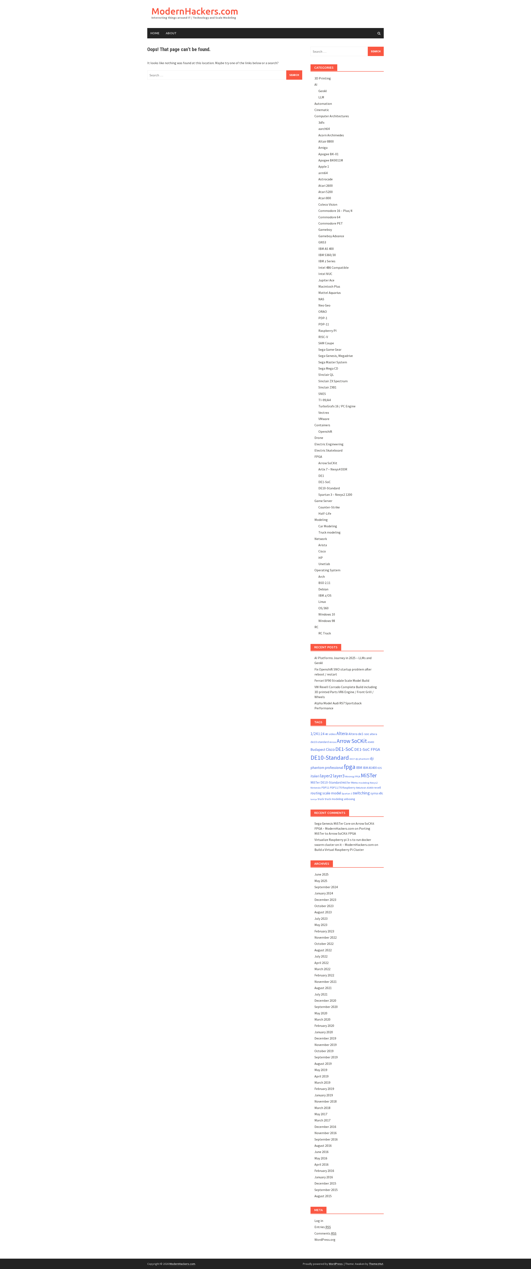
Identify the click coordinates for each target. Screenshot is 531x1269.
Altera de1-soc (358, 734)
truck (321, 799)
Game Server (323, 501)
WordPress (336, 1264)
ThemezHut (376, 1264)
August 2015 (323, 1196)
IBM (359, 767)
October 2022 (324, 944)
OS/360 (323, 608)
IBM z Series (326, 261)
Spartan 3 (347, 793)
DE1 (321, 476)
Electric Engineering (328, 444)
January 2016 (323, 1177)
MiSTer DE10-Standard (326, 782)
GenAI (322, 91)
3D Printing (322, 78)
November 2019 (325, 1045)
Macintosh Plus (329, 286)
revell (377, 787)
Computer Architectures (331, 116)
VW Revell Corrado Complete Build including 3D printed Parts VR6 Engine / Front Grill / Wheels (345, 692)
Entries (322, 1227)
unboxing (349, 799)
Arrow (332, 742)
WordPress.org (324, 1239)
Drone (318, 438)
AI (315, 84)
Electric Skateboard (328, 450)
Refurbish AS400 (364, 787)
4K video (330, 734)
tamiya (314, 799)
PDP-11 (323, 324)
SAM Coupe (326, 343)
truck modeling (334, 799)
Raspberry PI (327, 331)
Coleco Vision (327, 204)
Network (320, 539)
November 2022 (325, 937)
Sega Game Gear (329, 349)
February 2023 (324, 931)
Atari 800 (324, 198)
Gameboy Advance (331, 236)
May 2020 (320, 1013)
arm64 (323, 173)
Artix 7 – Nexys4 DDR (332, 469)
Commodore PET (330, 223)
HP (320, 558)
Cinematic (321, 110)
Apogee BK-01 (328, 154)
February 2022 (324, 975)
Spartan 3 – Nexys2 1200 (335, 494)
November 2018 (325, 1101)
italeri (315, 776)
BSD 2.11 (324, 583)
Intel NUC (325, 274)
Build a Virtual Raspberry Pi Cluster (339, 850)
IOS (380, 768)
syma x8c (376, 793)
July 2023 (321, 918)
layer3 (339, 776)
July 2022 (321, 956)
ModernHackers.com (194, 11)
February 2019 (324, 1089)
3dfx (321, 122)
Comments (325, 1233)
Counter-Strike (329, 507)
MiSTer (369, 775)
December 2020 (325, 1000)
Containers (322, 425)
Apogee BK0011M (330, 160)
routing (316, 793)
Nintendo (316, 787)
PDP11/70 (336, 787)
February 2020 (324, 1026)
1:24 (321, 734)
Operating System (327, 570)
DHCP (352, 759)
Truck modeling (329, 532)
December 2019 (325, 1038)
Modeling (321, 520)
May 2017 (320, 1114)
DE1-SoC (324, 482)
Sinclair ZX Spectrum (333, 381)
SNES (322, 394)
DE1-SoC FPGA (367, 749)
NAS (321, 299)
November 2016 (325, 1133)
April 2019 (321, 1076)
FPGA (318, 456)
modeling (363, 782)
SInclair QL (326, 375)
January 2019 (323, 1095)
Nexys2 (374, 782)
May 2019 (320, 1070)
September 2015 (326, 1190)
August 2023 (323, 912)
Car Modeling (327, 526)
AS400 (371, 742)
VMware (323, 419)
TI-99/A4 (324, 400)
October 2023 (324, 906)
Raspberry (349, 787)
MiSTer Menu (350, 782)
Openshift (325, 431)
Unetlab (324, 564)
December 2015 (325, 1183)
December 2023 (325, 900)
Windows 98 (326, 621)
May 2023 (320, 925)
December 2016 (325, 1127)
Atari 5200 (325, 192)
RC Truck (324, 633)
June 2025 (321, 874)
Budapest (318, 749)
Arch (321, 576)
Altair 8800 (326, 141)
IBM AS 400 (326, 249)
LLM (321, 97)
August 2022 (323, 950)
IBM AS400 (370, 768)
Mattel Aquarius (329, 293)
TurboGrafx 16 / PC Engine (337, 406)
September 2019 (326, 1057)
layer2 (326, 776)
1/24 (314, 733)
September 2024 (326, 887)
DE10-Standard (329, 488)
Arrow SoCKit (327, 463)
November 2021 (325, 982)
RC (316, 627)
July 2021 (321, 994)
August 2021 (323, 988)
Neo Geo (324, 305)
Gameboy (325, 229)
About (171, 33)
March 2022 (322, 969)
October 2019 (324, 1051)
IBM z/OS (324, 595)
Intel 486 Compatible (333, 267)
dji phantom (362, 758)
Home (155, 33)
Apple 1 (323, 166)
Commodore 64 (329, 217)
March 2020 (322, 1019)
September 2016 (326, 1139)
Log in (318, 1221)
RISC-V (323, 337)
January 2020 (323, 1032)
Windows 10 (326, 614)
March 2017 (322, 1120)
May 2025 (320, 881)
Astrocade (325, 179)
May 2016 (320, 1158)
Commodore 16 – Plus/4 (335, 211)
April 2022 (321, 963)
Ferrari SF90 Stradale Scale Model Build (341, 680)
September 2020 (326, 1007)
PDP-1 (322, 318)
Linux (322, 602)
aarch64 (324, 129)
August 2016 (323, 1145)
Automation (323, 103)
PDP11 (325, 787)
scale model (331, 793)
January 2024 (323, 893)
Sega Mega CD (328, 368)
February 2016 (324, 1171)
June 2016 (321, 1152)
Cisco (322, 551)
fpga (349, 767)
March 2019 (322, 1082)
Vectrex (323, 412)
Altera (342, 733)
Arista (322, 545)
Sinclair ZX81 (327, 387)
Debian (323, 589)
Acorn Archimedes (331, 135)
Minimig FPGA (352, 776)
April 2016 (321, 1164)
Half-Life (324, 513)
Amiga (323, 147)
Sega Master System (332, 362)
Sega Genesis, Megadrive (335, 356)
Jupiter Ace (326, 280)
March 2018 (322, 1108)
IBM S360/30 (327, 255)
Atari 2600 (325, 185)
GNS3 (322, 242)
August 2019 (323, 1063)
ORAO (322, 311)
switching (361, 793)
